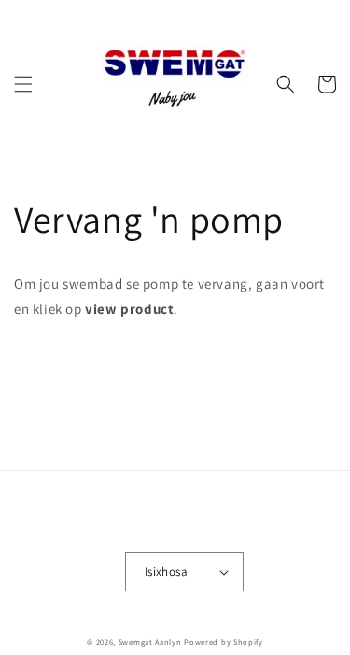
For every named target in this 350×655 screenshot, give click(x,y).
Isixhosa (166, 571)
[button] (23, 84)
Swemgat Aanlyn (150, 641)
